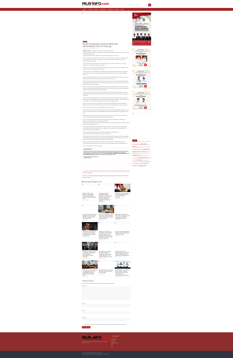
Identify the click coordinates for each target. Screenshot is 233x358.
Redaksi (92, 48)
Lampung (85, 41)
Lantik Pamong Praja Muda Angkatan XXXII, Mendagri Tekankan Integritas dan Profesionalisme (89, 216)
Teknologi (116, 9)
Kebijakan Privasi (114, 343)
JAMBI (150, 149)
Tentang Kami (114, 339)
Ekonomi (90, 9)
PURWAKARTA (138, 161)
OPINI (135, 160)
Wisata (122, 9)
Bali (135, 144)
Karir (112, 344)
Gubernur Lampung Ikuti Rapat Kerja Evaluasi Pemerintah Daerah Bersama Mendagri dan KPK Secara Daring (106, 171)
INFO (135, 149)
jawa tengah (142, 151)
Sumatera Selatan (138, 163)
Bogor (138, 146)
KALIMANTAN (135, 153)
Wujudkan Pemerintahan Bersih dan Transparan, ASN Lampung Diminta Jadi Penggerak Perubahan (122, 216)
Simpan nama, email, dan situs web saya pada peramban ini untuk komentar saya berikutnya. (104, 324)
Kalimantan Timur (147, 153)
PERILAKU (133, 161)
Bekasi (134, 147)
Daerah (84, 9)
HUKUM (148, 146)
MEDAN (137, 158)
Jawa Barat (135, 151)
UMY (137, 165)
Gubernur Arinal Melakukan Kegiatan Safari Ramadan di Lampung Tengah (122, 233)
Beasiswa (148, 144)
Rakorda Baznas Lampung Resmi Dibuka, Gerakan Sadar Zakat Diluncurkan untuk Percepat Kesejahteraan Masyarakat (122, 272)
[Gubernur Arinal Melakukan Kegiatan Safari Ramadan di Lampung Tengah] (122, 222)
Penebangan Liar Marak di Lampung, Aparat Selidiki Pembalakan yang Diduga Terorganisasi (89, 233)
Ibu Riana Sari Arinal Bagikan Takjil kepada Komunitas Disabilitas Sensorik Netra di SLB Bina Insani (89, 195)
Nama (83, 303)
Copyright (113, 341)
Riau (141, 161)
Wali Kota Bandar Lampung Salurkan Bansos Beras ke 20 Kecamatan (106, 271)
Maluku (133, 158)
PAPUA (143, 160)
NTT (132, 160)
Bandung (139, 144)
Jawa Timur (148, 151)
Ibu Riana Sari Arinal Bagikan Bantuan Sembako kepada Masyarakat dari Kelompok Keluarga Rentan (122, 253)
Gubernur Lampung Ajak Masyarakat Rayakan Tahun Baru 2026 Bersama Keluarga (122, 195)
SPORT (145, 161)
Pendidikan (110, 9)
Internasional (103, 9)
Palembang (139, 160)
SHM (143, 161)
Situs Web (84, 317)
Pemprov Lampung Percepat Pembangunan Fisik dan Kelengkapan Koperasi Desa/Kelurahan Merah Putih (90, 272)
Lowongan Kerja (142, 155)
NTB (150, 158)
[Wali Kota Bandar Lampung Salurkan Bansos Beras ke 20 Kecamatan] (106, 261)
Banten (144, 144)
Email (83, 310)
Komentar (84, 286)
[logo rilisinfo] (95, 335)
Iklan (133, 149)
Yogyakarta (143, 165)
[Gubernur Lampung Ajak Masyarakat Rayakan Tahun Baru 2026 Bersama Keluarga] (122, 184)
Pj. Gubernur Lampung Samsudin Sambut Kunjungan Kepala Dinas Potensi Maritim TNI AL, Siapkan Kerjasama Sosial (105, 254)
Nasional (96, 9)
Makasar (147, 155)
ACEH (133, 144)
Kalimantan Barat (141, 153)
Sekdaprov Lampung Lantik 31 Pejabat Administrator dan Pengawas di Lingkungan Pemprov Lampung (89, 254)
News (147, 158)
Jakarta (145, 149)
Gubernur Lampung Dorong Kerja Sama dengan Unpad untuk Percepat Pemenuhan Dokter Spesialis (106, 216)
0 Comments (97, 48)
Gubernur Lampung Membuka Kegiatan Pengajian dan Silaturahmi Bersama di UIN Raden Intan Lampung (105, 176)
